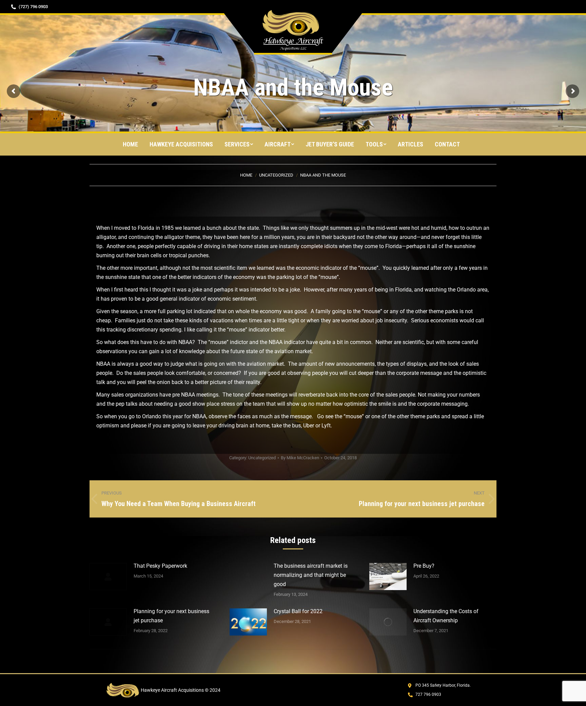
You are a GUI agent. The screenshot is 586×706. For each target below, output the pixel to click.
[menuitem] (130, 144)
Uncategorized (262, 457)
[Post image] (108, 576)
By (300, 457)
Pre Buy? (423, 566)
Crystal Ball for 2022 (298, 611)
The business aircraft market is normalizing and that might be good (311, 575)
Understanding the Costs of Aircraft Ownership (445, 616)
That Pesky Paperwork (160, 566)
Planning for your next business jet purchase (171, 616)
